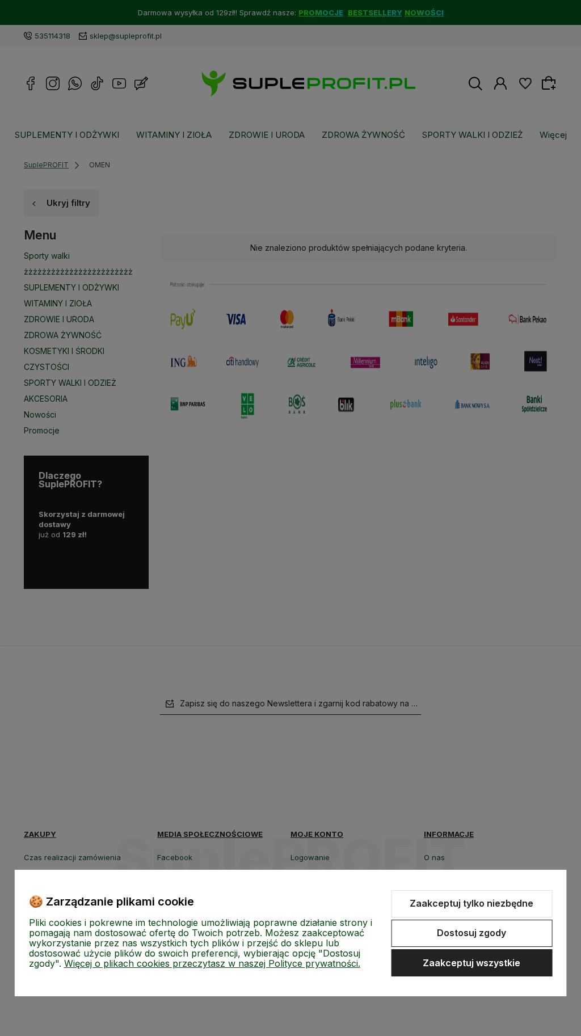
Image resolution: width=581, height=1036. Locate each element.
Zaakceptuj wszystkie (471, 962)
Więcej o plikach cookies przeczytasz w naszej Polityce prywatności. (212, 963)
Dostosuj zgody (471, 932)
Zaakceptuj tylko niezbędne (471, 903)
